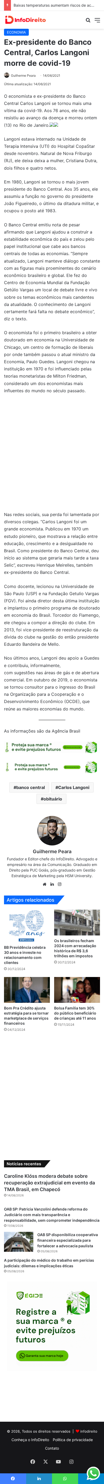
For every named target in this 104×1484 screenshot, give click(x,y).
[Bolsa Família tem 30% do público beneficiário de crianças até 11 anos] (77, 990)
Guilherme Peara (23, 75)
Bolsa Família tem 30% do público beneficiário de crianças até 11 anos (75, 1013)
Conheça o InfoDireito (30, 1439)
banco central (30, 787)
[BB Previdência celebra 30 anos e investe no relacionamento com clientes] (27, 926)
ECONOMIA (16, 32)
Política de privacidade (73, 1439)
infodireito (88, 1431)
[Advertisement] (52, 455)
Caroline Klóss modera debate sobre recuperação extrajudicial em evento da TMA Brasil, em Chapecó (49, 1182)
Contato (52, 1448)
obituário (52, 799)
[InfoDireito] (25, 20)
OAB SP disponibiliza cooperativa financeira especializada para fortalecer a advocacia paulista (67, 1240)
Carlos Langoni (73, 787)
